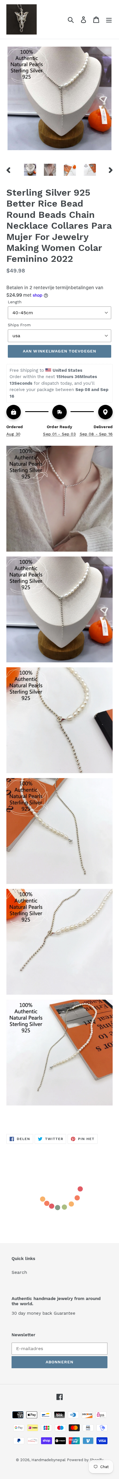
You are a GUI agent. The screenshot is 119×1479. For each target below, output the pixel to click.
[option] (30, 169)
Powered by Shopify (85, 1460)
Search (19, 1272)
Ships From (19, 325)
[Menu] (109, 19)
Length (15, 302)
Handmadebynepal (48, 1460)
